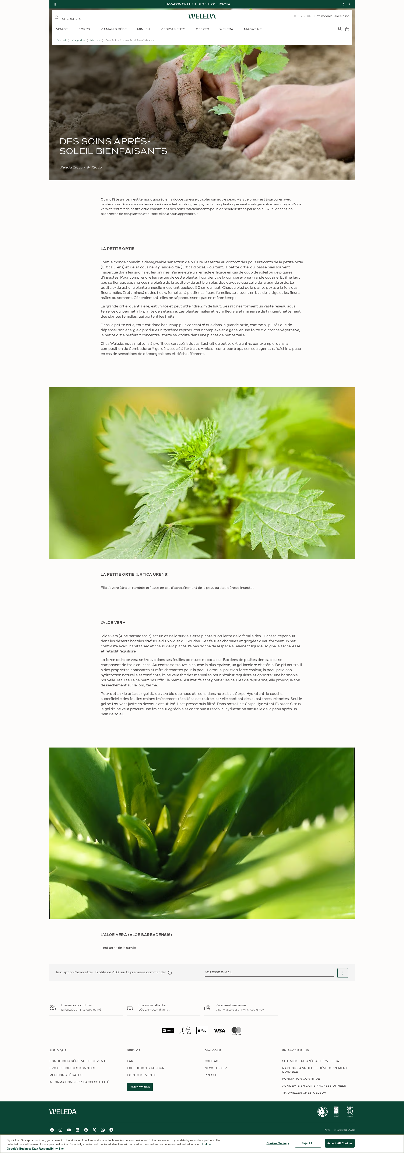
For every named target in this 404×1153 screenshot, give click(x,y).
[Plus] (322, 1112)
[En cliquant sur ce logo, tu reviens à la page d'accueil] (202, 16)
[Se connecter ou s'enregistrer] (339, 29)
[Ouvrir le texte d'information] (169, 972)
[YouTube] (68, 1129)
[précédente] (343, 4)
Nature (95, 40)
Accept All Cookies (339, 1143)
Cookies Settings (278, 1143)
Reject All (308, 1143)
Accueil (61, 40)
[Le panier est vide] (347, 29)
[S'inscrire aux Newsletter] (342, 973)
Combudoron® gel (144, 349)
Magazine (78, 40)
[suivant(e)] (349, 4)
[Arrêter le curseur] (55, 4)
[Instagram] (60, 1129)
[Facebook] (52, 1129)
